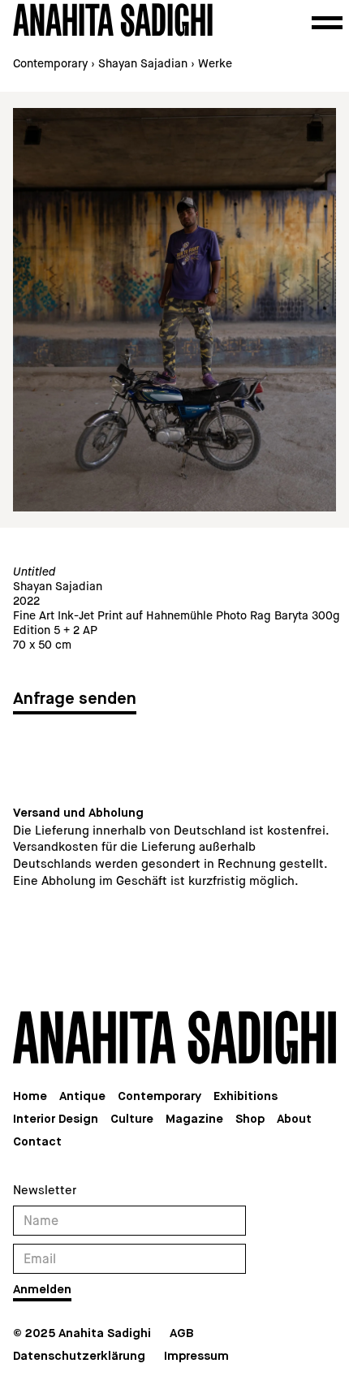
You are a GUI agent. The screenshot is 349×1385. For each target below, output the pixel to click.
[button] (327, 22)
